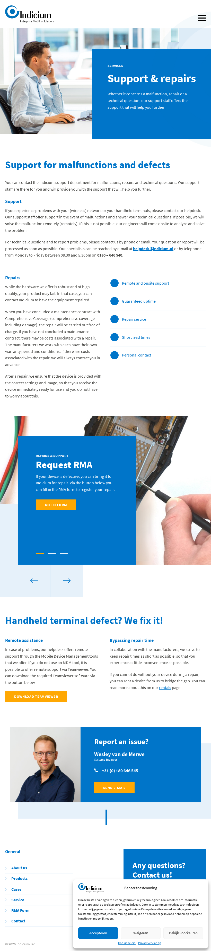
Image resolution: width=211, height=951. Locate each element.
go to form (56, 505)
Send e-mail (114, 787)
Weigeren (140, 932)
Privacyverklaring (149, 943)
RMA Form (20, 910)
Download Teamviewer (36, 696)
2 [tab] (52, 553)
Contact (18, 921)
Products (19, 879)
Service (17, 900)
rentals (165, 687)
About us (19, 868)
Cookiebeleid (127, 943)
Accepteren (98, 932)
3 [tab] (64, 553)
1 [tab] (40, 553)
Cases (16, 889)
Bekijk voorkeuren (183, 932)
